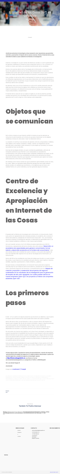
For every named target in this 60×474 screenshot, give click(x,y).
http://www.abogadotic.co (16, 358)
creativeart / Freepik (19, 369)
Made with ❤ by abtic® (54, 472)
